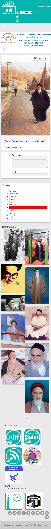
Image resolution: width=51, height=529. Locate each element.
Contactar (41, 6)
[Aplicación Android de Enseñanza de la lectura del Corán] (14, 437)
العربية (12, 215)
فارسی (12, 213)
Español (12, 191)
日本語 (12, 210)
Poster (7, 141)
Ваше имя (16, 155)
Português (13, 194)
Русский (12, 207)
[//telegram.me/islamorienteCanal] (15, 513)
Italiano (12, 202)
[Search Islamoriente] (17, 13)
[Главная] (9, 7)
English (12, 196)
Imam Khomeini (38, 141)
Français (13, 199)
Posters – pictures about (21, 141)
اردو (11, 218)
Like (41, 58)
